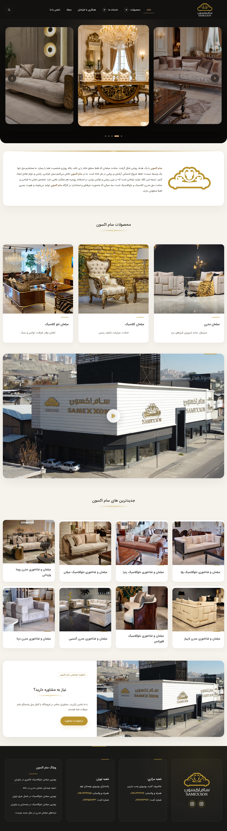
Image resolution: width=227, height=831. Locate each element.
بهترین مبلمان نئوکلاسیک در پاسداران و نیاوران (33, 804)
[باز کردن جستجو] (9, 9)
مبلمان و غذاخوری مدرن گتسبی (88, 638)
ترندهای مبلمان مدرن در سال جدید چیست (35, 813)
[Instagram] (201, 804)
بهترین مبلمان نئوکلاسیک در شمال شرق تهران (34, 796)
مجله (69, 10)
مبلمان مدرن (212, 324)
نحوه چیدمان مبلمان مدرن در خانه (39, 788)
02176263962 (142, 800)
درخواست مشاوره (74, 721)
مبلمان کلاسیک (134, 324)
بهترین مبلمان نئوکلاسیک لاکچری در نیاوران (35, 779)
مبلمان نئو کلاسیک (56, 324)
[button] (215, 78)
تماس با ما (55, 10)
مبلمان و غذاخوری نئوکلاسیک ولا (200, 572)
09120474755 (84, 793)
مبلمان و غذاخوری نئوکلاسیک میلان (85, 572)
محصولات (135, 10)
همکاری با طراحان (87, 10)
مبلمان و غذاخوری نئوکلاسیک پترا (143, 572)
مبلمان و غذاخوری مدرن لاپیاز (202, 638)
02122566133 (89, 800)
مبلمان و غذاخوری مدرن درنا (34, 638)
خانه (149, 10)
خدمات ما (113, 10)
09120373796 (137, 793)
